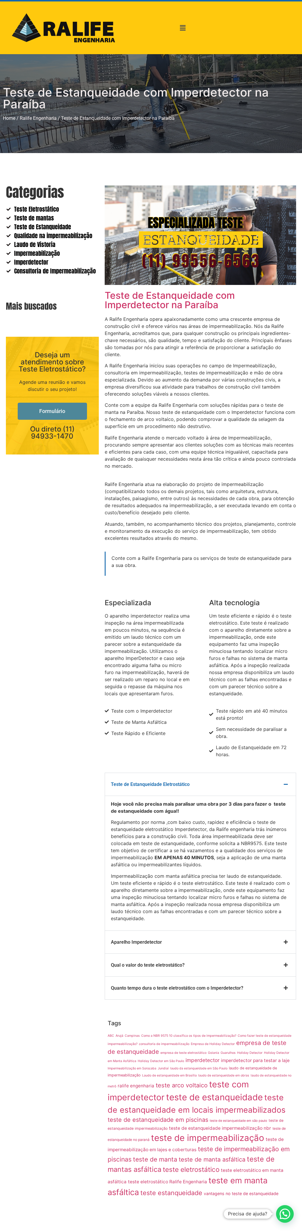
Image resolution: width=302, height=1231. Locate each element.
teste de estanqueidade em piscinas (158, 1119)
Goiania (213, 1053)
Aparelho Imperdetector (136, 942)
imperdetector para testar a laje (255, 1060)
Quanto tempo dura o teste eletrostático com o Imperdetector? (177, 988)
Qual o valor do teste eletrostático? (148, 965)
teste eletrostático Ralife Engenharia (167, 1181)
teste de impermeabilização (207, 1138)
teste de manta (155, 1159)
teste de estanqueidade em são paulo (238, 1121)
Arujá (119, 1036)
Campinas (132, 1036)
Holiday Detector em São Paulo (161, 1061)
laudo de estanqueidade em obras (223, 1075)
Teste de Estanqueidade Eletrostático (150, 784)
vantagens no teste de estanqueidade (241, 1193)
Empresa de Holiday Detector (213, 1044)
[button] (183, 27)
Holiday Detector (249, 1053)
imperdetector (202, 1060)
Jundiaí (163, 1068)
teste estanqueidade (171, 1193)
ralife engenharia (136, 1086)
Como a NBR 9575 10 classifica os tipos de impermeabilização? (188, 1036)
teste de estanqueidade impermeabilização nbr (220, 1128)
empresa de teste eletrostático (183, 1053)
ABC (111, 1036)
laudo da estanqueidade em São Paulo (198, 1068)
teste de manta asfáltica (212, 1159)
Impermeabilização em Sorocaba (132, 1068)
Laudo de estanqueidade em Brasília (169, 1075)
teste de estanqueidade (214, 1097)
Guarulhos (228, 1053)
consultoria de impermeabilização (164, 1044)
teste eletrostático (191, 1169)
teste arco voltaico (182, 1085)
